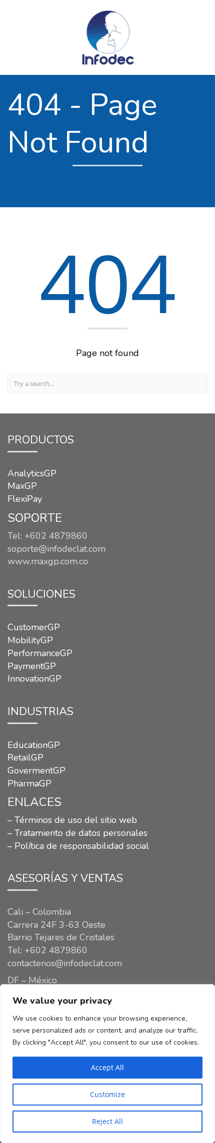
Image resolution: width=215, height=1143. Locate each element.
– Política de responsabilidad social (78, 846)
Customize (107, 1094)
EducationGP (34, 745)
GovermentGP (37, 770)
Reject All (107, 1121)
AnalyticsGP (32, 473)
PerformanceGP (40, 653)
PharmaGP (30, 783)
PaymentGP (32, 666)
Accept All (107, 1067)
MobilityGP (30, 640)
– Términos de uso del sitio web (72, 820)
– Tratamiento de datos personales (78, 833)
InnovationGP (35, 679)
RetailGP (26, 757)
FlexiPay (25, 499)
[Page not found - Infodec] (108, 37)
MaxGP (22, 486)
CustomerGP (34, 627)
